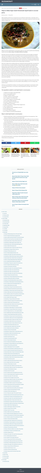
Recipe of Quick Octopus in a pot (10, 447)
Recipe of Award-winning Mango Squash (11, 305)
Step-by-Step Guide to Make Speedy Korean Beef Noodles (14, 355)
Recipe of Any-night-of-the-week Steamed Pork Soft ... (13, 268)
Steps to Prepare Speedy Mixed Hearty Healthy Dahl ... (14, 259)
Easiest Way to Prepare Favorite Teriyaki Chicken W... (13, 295)
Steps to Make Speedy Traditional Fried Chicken (12, 406)
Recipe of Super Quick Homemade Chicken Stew (13, 451)
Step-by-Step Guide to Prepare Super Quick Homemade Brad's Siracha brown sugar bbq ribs (20, 177)
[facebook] (6, 143)
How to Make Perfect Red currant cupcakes (12, 362)
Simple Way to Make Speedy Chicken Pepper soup (13, 242)
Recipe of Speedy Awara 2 (9, 432)
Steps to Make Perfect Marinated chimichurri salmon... (14, 360)
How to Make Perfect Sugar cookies (11, 297)
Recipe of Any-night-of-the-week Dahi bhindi (12, 269)
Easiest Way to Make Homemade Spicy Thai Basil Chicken (14, 403)
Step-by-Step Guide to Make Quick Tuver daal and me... (14, 420)
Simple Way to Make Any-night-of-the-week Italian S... (13, 382)
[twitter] (15, 143)
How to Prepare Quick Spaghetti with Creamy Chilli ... (13, 341)
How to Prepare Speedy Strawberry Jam (11, 252)
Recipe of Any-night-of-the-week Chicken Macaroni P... (14, 398)
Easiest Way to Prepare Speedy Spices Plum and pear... (14, 276)
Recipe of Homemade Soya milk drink (11, 427)
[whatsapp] (34, 143)
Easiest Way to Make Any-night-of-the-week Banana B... (14, 367)
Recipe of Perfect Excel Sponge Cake (11, 449)
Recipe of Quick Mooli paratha (10, 358)
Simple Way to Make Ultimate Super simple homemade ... (14, 256)
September (6, 225)
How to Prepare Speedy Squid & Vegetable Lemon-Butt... (14, 374)
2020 (5, 218)
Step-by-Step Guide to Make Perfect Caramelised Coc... (14, 257)
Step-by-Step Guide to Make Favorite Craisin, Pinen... (13, 365)
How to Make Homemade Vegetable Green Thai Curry (13, 413)
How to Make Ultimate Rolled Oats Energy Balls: (12, 261)
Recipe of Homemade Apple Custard (11, 338)
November (6, 221)
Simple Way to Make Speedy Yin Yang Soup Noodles (13, 307)
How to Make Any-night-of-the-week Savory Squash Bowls (14, 293)
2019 (4, 459)
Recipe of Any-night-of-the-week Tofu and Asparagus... (14, 273)
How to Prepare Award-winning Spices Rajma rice (13, 283)
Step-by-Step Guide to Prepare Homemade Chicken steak (14, 351)
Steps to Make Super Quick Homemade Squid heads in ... (14, 292)
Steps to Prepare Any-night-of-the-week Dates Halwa (13, 300)
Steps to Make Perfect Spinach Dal (10, 245)
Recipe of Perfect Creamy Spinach (18, 187)
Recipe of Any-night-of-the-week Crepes (11, 375)
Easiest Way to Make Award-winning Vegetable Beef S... (14, 317)
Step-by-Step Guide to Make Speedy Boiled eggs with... (14, 244)
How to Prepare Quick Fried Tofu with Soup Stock (13, 439)
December (6, 220)
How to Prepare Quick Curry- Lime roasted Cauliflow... (14, 310)
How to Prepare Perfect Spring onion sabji (12, 264)
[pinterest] (25, 143)
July (5, 213)
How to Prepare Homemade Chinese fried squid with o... (14, 350)
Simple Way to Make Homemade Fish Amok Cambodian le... (14, 425)
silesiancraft (7, 1)
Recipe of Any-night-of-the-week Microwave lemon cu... (14, 444)
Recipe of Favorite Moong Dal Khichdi (11, 345)
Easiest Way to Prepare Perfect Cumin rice (12, 249)
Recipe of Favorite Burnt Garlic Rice (10, 266)
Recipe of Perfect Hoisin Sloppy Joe (10, 391)
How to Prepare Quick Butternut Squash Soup (12, 235)
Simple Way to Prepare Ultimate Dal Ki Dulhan (12, 298)
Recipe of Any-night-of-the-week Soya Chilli (12, 271)
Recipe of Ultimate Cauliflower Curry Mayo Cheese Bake (14, 428)
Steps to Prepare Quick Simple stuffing (11, 418)
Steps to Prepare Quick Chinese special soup (12, 302)
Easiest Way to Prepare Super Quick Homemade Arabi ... (14, 401)
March (6, 454)
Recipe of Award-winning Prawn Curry (11, 334)
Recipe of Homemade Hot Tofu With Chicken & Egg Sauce (14, 415)
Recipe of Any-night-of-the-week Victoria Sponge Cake (14, 434)
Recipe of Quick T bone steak (9, 410)
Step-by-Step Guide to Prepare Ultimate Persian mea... (14, 322)
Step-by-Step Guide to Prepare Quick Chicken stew (13, 399)
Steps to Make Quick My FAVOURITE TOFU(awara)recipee (14, 237)
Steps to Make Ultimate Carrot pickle (11, 285)
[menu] (2, 4)
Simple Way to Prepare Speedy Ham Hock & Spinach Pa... (14, 343)
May (5, 232)
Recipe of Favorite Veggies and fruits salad (12, 377)
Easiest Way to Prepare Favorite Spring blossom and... (14, 396)
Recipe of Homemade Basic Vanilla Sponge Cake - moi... (14, 348)
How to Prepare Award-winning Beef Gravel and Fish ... (14, 372)
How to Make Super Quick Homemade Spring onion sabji (14, 312)
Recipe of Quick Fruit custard (9, 370)
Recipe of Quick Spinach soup (10, 336)
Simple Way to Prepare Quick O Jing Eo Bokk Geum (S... (14, 331)
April (5, 452)
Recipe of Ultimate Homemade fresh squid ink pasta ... (14, 288)
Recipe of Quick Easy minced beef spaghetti (12, 386)
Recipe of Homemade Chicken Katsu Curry (12, 324)
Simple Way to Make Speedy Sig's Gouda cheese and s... (14, 442)
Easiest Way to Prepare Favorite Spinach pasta (12, 430)
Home (21, 469)
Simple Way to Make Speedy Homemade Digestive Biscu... (14, 281)
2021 (5, 211)
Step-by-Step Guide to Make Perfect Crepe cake (12, 326)
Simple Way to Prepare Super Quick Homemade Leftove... (14, 290)
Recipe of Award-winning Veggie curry (19, 181)
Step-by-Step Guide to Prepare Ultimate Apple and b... (13, 240)
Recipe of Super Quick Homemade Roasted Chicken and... (14, 394)
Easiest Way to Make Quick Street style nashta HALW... (14, 440)
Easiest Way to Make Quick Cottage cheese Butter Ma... (14, 423)
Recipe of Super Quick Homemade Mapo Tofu (12, 353)
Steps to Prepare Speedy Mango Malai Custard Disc (13, 314)
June (5, 230)
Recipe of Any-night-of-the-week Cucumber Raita (13, 254)
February (6, 215)
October (6, 223)
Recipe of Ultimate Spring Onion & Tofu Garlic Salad (13, 233)
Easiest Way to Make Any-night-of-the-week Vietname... (14, 379)
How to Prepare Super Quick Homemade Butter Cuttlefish (14, 384)
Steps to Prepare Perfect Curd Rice (10, 408)
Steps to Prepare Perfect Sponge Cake (19, 190)
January (6, 216)
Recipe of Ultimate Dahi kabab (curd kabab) (12, 278)
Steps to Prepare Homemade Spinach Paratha (12, 389)
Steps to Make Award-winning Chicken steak (12, 411)
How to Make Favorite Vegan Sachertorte (11, 437)
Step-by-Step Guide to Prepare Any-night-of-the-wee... (13, 247)
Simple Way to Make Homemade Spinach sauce (12, 333)
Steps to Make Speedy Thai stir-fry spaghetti (12, 346)
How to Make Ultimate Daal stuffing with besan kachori (14, 387)
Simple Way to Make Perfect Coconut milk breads (13, 321)
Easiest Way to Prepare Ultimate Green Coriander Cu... (14, 309)
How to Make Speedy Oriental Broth (11, 435)
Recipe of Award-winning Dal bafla (10, 329)
